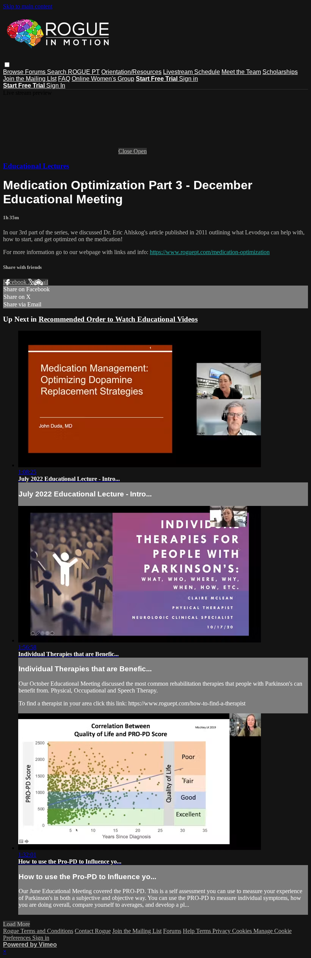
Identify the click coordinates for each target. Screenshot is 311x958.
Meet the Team (241, 72)
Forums (36, 72)
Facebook (15, 282)
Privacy (222, 931)
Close (126, 151)
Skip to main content (27, 6)
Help (189, 931)
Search (57, 72)
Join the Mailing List (137, 931)
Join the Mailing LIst (30, 78)
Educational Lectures (36, 166)
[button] (7, 64)
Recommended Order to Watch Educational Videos (118, 319)
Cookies (242, 931)
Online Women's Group (103, 78)
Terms (204, 931)
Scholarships (280, 72)
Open (140, 151)
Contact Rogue (93, 931)
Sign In (55, 85)
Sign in (188, 78)
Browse (14, 72)
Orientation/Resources (131, 72)
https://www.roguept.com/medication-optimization (210, 252)
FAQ (64, 78)
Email (41, 282)
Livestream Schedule (191, 72)
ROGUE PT (84, 72)
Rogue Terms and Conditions (38, 931)
